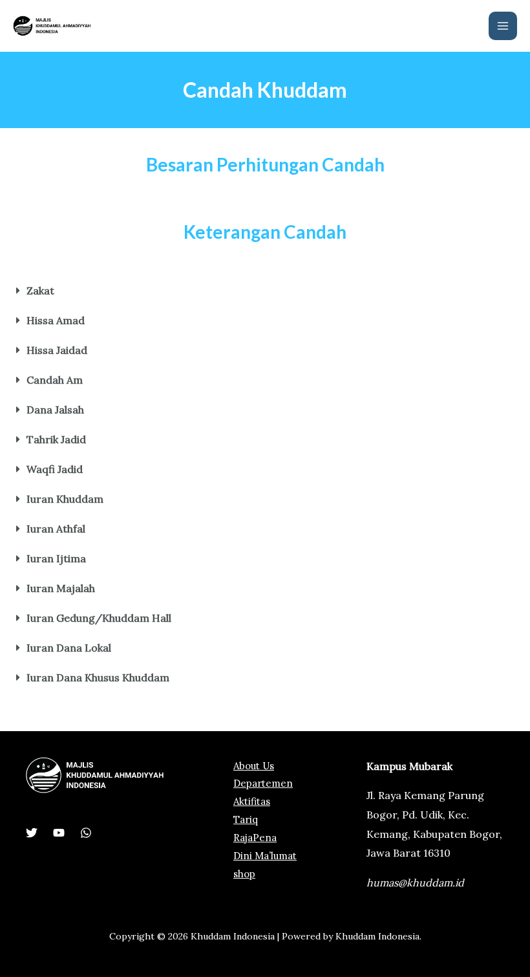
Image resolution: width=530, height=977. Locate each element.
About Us (253, 766)
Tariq (245, 819)
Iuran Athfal (55, 528)
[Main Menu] (503, 26)
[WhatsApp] (86, 833)
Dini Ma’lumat (265, 856)
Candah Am (54, 379)
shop (244, 874)
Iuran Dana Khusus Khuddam (97, 677)
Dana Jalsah (55, 409)
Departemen (263, 783)
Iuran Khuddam (64, 498)
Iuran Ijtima (56, 558)
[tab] (265, 290)
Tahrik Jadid (56, 439)
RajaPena (255, 837)
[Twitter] (31, 833)
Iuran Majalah (60, 588)
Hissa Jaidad (56, 350)
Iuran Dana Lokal (68, 647)
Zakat (40, 290)
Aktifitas (251, 801)
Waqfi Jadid (54, 469)
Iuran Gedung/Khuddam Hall (98, 617)
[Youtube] (59, 833)
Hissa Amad (55, 320)
